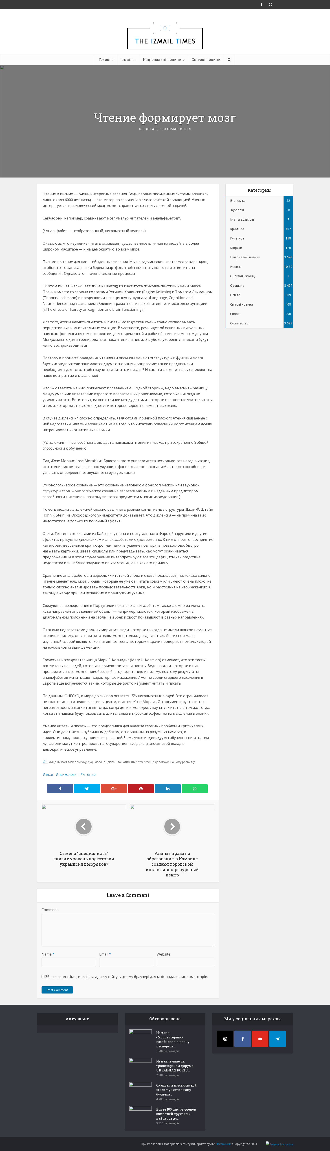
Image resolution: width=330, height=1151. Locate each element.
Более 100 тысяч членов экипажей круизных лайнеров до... (176, 1113)
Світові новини (205, 59)
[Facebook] (242, 1039)
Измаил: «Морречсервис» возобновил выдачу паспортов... (172, 1039)
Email (105, 954)
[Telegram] (277, 1039)
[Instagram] (225, 1039)
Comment (50, 909)
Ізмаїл (126, 59)
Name (48, 954)
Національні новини (162, 59)
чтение (89, 774)
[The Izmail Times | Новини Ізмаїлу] (165, 40)
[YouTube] (260, 1039)
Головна (106, 59)
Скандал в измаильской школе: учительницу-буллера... (176, 1089)
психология (68, 774)
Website (163, 954)
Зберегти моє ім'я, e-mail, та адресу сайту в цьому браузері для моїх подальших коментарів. (126, 976)
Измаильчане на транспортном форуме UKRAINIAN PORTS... (175, 1065)
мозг (49, 774)
